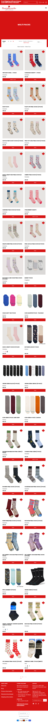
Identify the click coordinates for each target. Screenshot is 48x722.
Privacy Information (6, 691)
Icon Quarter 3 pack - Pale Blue (34, 313)
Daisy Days (5, 107)
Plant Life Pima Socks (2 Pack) (34, 107)
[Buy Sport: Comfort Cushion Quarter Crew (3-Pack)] (12, 611)
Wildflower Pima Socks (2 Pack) (12, 244)
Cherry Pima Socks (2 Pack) (33, 175)
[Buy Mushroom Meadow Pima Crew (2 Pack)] (12, 438)
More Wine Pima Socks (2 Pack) (11, 520)
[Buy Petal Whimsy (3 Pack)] (12, 576)
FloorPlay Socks (22, 716)
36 (13, 41)
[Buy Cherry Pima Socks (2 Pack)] (35, 161)
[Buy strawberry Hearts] (35, 197)
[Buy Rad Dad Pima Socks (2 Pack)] (35, 611)
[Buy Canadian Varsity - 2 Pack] (35, 59)
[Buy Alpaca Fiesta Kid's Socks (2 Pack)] (12, 127)
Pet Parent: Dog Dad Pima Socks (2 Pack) (12, 555)
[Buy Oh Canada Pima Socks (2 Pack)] (12, 648)
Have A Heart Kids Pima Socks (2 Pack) (12, 175)
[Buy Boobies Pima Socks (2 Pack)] (12, 473)
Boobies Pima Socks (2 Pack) (11, 486)
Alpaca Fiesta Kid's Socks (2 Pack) (12, 141)
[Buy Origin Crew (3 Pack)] (35, 576)
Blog (2, 688)
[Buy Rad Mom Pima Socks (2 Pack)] (35, 507)
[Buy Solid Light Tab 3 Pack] (12, 300)
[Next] (26, 677)
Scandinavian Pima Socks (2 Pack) (35, 486)
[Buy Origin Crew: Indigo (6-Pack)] (35, 370)
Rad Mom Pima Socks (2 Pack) (33, 520)
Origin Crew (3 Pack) (31, 590)
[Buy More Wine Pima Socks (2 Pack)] (12, 507)
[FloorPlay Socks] (9, 8)
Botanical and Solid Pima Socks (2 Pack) (12, 278)
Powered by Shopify (24, 718)
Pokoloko (4, 75)
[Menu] (46, 8)
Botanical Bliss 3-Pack (32, 347)
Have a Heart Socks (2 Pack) (10, 347)
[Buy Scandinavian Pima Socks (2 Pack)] (35, 473)
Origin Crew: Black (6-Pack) (11, 383)
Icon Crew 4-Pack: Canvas (33, 417)
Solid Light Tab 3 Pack (9, 313)
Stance (4, 315)
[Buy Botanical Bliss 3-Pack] (35, 334)
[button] (33, 704)
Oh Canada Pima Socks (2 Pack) (12, 661)
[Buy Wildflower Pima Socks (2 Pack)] (12, 231)
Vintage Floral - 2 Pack (9, 72)
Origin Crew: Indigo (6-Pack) (33, 383)
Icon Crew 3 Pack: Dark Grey (11, 417)
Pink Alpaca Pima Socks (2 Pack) (34, 244)
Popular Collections (27, 41)
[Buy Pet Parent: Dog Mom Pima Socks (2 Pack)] (35, 541)
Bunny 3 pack (29, 278)
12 (8, 41)
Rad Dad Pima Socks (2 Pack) (33, 624)
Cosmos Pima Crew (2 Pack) (33, 451)
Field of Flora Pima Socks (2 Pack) (35, 141)
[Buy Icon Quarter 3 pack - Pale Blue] (35, 300)
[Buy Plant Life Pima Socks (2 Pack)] (35, 93)
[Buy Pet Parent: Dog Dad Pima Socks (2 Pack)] (12, 541)
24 (10, 41)
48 (3, 42)
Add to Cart (13, 79)
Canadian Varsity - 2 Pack (32, 72)
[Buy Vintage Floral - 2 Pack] (12, 59)
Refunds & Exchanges (7, 694)
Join (45, 700)
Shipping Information (7, 697)
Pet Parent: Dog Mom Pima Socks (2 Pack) (34, 555)
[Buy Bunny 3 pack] (35, 265)
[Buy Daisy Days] (12, 93)
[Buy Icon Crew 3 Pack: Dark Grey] (12, 404)
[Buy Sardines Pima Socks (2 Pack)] (12, 197)
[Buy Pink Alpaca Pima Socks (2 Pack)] (35, 231)
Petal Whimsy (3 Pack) (9, 590)
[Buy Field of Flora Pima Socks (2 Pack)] (35, 127)
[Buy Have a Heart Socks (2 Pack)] (12, 334)
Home (20, 41)
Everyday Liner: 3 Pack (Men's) (33, 661)
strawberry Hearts (30, 210)
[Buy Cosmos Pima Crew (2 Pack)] (35, 438)
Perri (3, 627)
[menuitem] (41, 2)
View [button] (35, 79)
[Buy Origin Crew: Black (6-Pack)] (12, 370)
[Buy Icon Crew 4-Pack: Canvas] (35, 404)
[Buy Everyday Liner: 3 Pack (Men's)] (35, 648)
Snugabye (27, 280)
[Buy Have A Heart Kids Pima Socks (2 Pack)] (12, 161)
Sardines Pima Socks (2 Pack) (11, 210)
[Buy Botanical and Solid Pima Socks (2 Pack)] (12, 265)
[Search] (37, 2)
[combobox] (30, 2)
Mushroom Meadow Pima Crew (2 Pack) (12, 452)
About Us (3, 685)
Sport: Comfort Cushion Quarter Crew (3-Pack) (12, 624)
